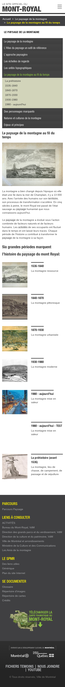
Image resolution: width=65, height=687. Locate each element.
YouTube (34, 670)
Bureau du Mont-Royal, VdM (18, 527)
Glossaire (7, 586)
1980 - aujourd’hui (42, 394)
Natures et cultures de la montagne (22, 118)
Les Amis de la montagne (16, 550)
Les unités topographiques (18, 68)
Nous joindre (49, 666)
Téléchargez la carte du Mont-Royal (32, 620)
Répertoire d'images (13, 591)
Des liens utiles (10, 563)
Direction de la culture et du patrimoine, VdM (27, 536)
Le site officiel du (21, 7)
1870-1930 (11, 95)
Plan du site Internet (13, 573)
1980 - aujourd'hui (15, 104)
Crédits (6, 600)
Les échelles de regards (16, 61)
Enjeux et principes (14, 124)
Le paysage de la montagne (31, 19)
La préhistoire (13, 80)
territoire (53, 198)
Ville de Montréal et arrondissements (23, 541)
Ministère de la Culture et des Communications (29, 545)
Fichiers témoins (20, 666)
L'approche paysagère (15, 54)
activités (22, 227)
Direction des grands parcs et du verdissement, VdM (32, 532)
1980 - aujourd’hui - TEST (46, 426)
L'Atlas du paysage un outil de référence (25, 47)
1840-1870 (11, 90)
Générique (8, 568)
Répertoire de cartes (14, 595)
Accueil (7, 19)
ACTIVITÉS (8, 522)
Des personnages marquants (19, 111)
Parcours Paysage (12, 509)
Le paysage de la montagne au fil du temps (33, 22)
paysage (21, 209)
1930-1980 (11, 99)
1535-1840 (11, 85)
